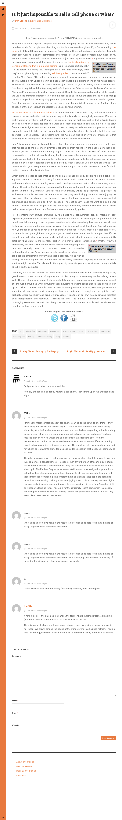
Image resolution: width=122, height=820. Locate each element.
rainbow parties (60, 73)
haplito (28, 606)
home (81, 331)
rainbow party (19, 336)
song (58, 336)
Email (15, 713)
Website (15, 725)
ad (21, 331)
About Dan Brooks (25, 762)
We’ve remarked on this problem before (32, 112)
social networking (45, 336)
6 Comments (35, 28)
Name (15, 701)
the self (66, 336)
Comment (16, 656)
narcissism (105, 331)
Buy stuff (21, 775)
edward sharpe (69, 331)
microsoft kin (92, 331)
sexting (31, 336)
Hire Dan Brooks (24, 766)
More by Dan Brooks (26, 771)
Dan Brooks (21, 20)
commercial (55, 331)
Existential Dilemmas (41, 20)
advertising (30, 331)
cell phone (42, 331)
